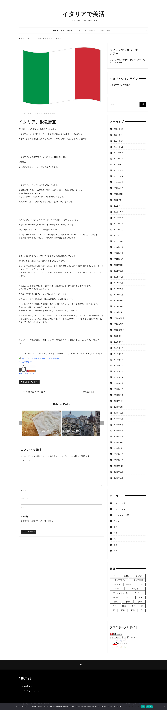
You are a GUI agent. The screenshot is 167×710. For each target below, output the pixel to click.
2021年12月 (119, 247)
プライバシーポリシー (31, 691)
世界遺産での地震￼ (71, 431)
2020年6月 (119, 353)
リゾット (138, 593)
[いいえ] (164, 706)
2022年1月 (118, 241)
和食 (116, 533)
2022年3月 (118, 229)
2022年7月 (118, 206)
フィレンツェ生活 (90, 30)
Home (55, 30)
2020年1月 (118, 383)
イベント (116, 584)
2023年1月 (118, 194)
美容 (108, 30)
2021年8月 (118, 271)
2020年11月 (119, 324)
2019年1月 (118, 448)
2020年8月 (119, 342)
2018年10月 (119, 466)
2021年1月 (118, 312)
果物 (124, 606)
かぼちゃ (139, 575)
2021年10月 (119, 259)
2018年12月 (119, 454)
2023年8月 (118, 152)
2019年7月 (118, 418)
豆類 (123, 610)
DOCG (115, 575)
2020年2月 (118, 377)
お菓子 (127, 575)
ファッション (119, 509)
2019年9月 (118, 407)
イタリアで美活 (84, 13)
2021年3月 (118, 300)
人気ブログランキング (27, 373)
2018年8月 (118, 478)
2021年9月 (118, 265)
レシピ (116, 597)
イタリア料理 (66, 30)
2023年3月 (118, 182)
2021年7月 (118, 277)
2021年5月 (118, 288)
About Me (27, 686)
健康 (102, 30)
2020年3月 (118, 371)
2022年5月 (118, 217)
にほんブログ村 (25, 362)
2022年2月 (118, 235)
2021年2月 (118, 306)
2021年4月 (118, 294)
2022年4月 (119, 223)
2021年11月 (118, 253)
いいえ (149, 706)
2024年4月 (119, 129)
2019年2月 (118, 442)
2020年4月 (119, 365)
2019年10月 (119, 401)
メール (24, 498)
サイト (23, 507)
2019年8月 (118, 413)
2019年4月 (118, 436)
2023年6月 (118, 164)
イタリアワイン (119, 580)
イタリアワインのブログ (120, 85)
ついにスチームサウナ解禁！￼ (36, 431)
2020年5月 (119, 359)
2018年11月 (118, 460)
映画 (116, 544)
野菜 (133, 610)
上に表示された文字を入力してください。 (38, 521)
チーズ (128, 584)
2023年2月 (118, 188)
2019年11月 (118, 395)
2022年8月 (118, 200)
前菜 (116, 601)
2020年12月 (119, 318)
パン (117, 588)
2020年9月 (118, 336)
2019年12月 (119, 389)
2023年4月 (119, 176)
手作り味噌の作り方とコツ (34, 392)
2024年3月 (119, 135)
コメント (25, 460)
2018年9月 (118, 472)
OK (143, 706)
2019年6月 (118, 424)
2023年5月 (118, 170)
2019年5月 (118, 430)
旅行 (116, 539)
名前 (24, 490)
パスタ (140, 584)
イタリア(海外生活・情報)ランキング (123, 637)
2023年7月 (118, 158)
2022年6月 (118, 212)
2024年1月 (118, 147)
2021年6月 (118, 282)
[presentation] (20, 423)
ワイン (77, 30)
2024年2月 (119, 141)
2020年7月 (119, 348)
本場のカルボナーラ (91, 392)
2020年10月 (119, 330)
